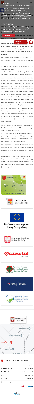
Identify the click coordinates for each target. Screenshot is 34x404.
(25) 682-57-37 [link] (29, 368)
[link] (17, 202)
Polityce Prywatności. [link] (19, 31)
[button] (31, 42)
